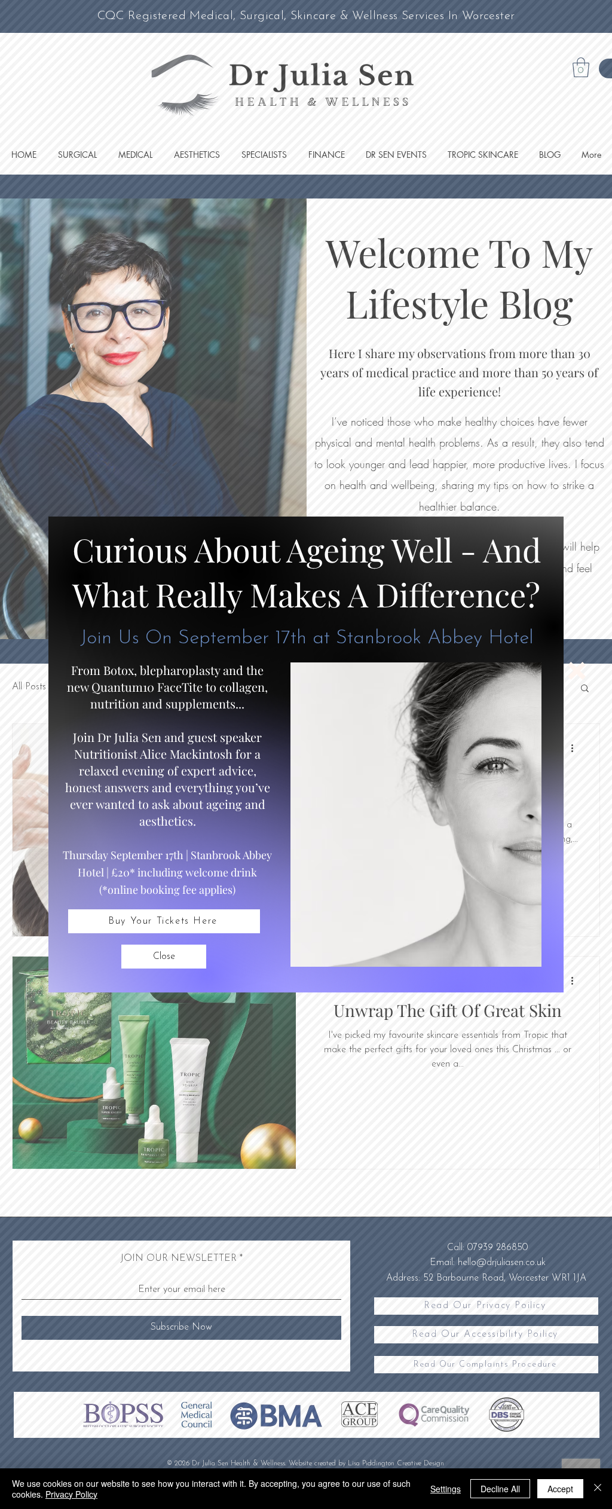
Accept (560, 1489)
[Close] (597, 1488)
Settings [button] (445, 1489)
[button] (163, 957)
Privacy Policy (71, 1494)
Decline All (500, 1489)
